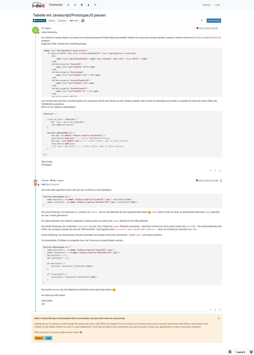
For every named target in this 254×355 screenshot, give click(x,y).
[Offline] (36, 182)
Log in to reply (214, 20)
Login (48, 338)
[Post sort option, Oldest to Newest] (201, 20)
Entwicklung (40, 21)
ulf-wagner (46, 28)
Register (39, 338)
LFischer (45, 180)
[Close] (218, 318)
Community (56, 4)
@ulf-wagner (57, 180)
